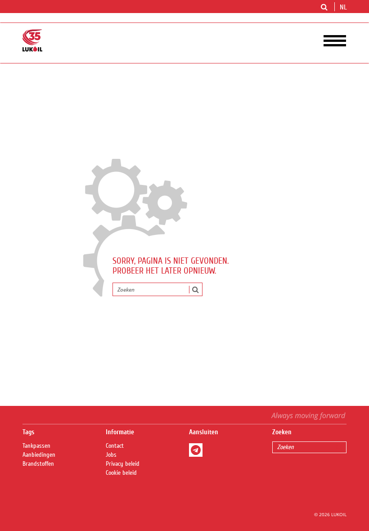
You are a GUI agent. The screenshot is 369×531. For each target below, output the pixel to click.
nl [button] (344, 7)
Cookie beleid (121, 473)
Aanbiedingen (38, 455)
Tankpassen (36, 446)
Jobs (111, 455)
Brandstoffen (38, 464)
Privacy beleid (123, 464)
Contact (115, 446)
